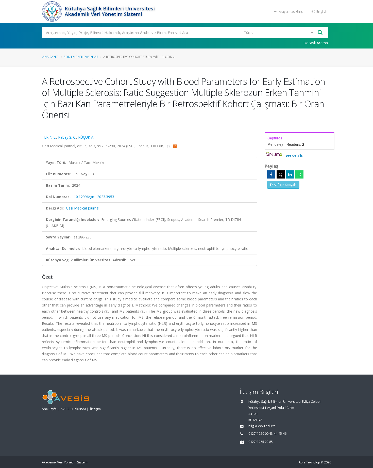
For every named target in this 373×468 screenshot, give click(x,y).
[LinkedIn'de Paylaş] (290, 174)
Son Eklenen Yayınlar (81, 57)
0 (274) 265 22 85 (260, 442)
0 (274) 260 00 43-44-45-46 (267, 433)
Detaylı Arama (315, 42)
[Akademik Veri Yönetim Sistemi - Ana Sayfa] (52, 11)
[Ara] (320, 32)
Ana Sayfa (50, 57)
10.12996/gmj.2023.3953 (94, 196)
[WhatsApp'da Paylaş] (299, 174)
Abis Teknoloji (309, 462)
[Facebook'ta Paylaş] (271, 174)
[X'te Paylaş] (281, 174)
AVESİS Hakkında (73, 409)
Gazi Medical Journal (82, 208)
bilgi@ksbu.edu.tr (261, 426)
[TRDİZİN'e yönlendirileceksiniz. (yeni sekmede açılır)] (169, 145)
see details (294, 155)
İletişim (95, 409)
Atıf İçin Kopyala (285, 185)
